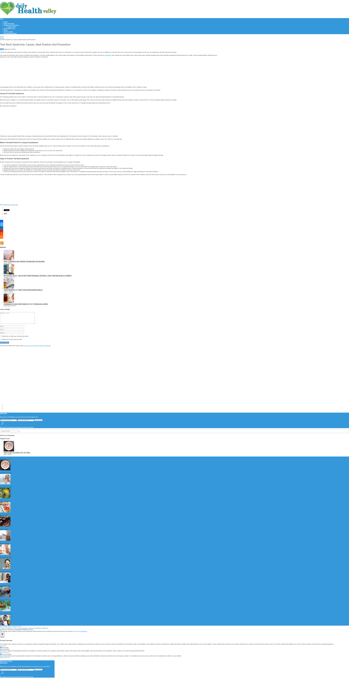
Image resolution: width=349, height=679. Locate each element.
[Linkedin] (1, 227)
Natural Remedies (9, 23)
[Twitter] (1, 224)
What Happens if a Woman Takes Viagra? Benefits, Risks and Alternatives (22, 542)
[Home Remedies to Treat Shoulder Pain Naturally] (9, 288)
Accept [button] (74, 631)
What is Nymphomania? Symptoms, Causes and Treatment (17, 528)
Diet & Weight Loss (9, 28)
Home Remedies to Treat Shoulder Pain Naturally (23, 290)
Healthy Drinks (11, 27)
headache (108, 55)
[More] (2, 242)
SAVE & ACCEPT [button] (5, 657)
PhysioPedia (6, 205)
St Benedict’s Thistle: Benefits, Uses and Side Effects (16, 485)
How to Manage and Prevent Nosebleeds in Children (24, 261)
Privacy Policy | (17, 628)
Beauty (6, 30)
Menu (1, 19)
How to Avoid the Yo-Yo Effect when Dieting (13, 612)
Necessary (5, 647)
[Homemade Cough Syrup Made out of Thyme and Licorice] (9, 302)
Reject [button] (78, 631)
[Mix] (1, 237)
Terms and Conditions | (35, 628)
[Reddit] (1, 234)
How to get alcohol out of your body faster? (13, 457)
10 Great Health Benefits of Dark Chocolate (13, 514)
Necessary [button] (3, 646)
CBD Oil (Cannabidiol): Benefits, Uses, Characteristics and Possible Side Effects (23, 598)
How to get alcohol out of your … (17, 453)
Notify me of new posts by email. (12, 339)
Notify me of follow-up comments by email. (15, 336)
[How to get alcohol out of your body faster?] (9, 451)
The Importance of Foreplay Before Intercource (14, 570)
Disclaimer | (9, 628)
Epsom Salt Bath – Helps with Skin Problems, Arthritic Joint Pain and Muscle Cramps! (38, 276)
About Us (45, 628)
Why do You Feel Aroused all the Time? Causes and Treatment (18, 471)
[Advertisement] (110, 72)
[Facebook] (1, 221)
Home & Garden (8, 32)
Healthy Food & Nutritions (11, 25)
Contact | (3, 628)
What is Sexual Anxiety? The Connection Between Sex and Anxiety (19, 584)
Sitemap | (25, 628)
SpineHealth (14, 205)
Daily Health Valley (5, 626)
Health (5, 22)
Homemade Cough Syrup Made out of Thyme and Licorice (26, 304)
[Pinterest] (1, 231)
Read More (84, 631)
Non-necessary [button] (4, 652)
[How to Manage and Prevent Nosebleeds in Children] (9, 260)
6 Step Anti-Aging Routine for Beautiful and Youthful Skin (17, 556)
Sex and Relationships (10, 33)
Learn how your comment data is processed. (37, 346)
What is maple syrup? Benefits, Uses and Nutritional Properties (18, 499)
